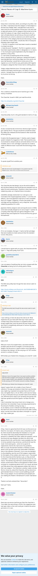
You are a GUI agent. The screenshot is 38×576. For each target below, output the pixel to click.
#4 (36, 125)
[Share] (34, 21)
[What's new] (32, 2)
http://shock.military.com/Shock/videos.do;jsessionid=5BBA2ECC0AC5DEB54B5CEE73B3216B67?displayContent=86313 (19, 313)
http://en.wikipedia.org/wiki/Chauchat (12, 101)
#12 (36, 338)
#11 (36, 302)
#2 (36, 88)
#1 (36, 21)
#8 (36, 245)
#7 (36, 228)
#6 (36, 182)
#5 (36, 158)
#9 (36, 261)
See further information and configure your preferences (18, 565)
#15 (36, 499)
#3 (36, 112)
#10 (36, 277)
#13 (36, 366)
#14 (36, 426)
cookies (13, 559)
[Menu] (2, 2)
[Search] (36, 2)
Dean (7, 14)
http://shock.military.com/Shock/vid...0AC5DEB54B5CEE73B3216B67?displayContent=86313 (19, 290)
